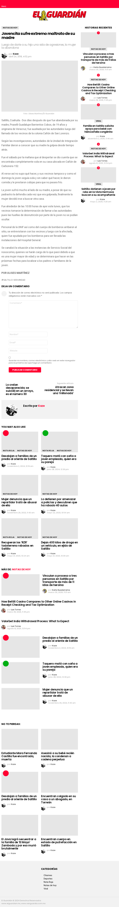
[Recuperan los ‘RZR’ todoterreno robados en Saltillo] (19, 528)
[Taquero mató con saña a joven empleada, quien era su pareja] (59, 442)
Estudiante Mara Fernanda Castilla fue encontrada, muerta (19, 756)
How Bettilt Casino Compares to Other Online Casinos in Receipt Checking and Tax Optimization (38, 603)
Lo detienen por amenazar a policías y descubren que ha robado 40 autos (59, 502)
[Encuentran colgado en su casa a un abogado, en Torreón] (59, 782)
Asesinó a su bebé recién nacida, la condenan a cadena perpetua (57, 756)
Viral (98, 121)
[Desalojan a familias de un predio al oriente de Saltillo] (19, 442)
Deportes (48, 878)
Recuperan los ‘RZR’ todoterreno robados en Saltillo (17, 545)
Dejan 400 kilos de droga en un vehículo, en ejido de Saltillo (59, 545)
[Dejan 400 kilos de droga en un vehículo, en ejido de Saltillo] (59, 528)
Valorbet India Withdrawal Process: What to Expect (35, 621)
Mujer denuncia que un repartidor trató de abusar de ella (19, 502)
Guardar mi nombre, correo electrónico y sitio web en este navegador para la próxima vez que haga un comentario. (42, 361)
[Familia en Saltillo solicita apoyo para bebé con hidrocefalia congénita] (98, 111)
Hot (6, 433)
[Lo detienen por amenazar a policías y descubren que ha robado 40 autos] (59, 485)
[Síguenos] (109, 4)
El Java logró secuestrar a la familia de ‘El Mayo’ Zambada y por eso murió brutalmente (18, 843)
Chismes (48, 875)
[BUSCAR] (115, 4)
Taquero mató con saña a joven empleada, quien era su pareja (58, 459)
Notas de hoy (24, 450)
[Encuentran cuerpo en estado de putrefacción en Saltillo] (59, 825)
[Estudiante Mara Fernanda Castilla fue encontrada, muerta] (19, 739)
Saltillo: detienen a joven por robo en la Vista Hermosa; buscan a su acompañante (98, 192)
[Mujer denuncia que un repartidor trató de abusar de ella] (19, 485)
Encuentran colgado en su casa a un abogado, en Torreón (58, 799)
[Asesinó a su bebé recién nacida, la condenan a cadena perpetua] (59, 739)
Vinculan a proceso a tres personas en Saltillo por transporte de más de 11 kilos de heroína (60, 580)
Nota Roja (8, 450)
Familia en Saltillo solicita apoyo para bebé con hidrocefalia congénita (98, 129)
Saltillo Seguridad (14, 279)
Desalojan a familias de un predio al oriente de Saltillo (19, 457)
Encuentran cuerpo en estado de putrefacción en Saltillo (58, 842)
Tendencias (45, 433)
